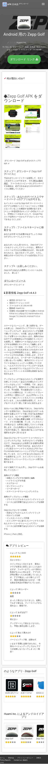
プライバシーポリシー (25, 758)
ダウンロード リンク (23, 59)
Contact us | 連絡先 (21, 760)
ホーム (2, 758)
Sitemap (11, 758)
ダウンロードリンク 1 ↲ (14, 285)
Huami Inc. (22, 42)
